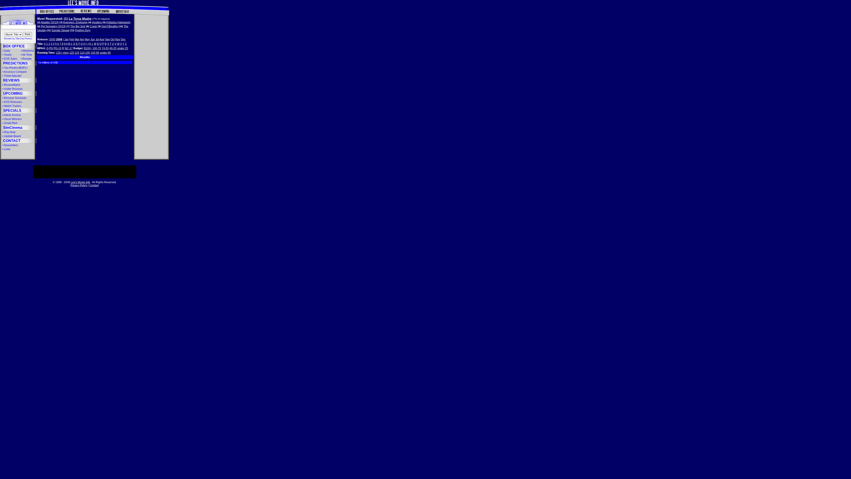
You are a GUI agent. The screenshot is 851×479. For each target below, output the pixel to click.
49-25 (113, 48)
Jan (66, 39)
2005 (52, 39)
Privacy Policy (78, 185)
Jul (97, 39)
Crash (93, 26)
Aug (102, 39)
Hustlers (97, 22)
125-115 (74, 52)
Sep (107, 39)
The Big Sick (77, 26)
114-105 (85, 52)
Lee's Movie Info (80, 182)
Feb (71, 39)
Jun (92, 39)
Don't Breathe (109, 26)
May (87, 39)
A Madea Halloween (118, 22)
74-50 (105, 48)
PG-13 (57, 48)
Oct (113, 39)
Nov (117, 39)
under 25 (122, 48)
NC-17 (69, 48)
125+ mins (62, 52)
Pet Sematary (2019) (53, 26)
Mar (77, 39)
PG (51, 48)
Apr (82, 39)
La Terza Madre (80, 18)
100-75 (96, 48)
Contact (94, 185)
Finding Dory (82, 30)
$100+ (88, 48)
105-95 (95, 52)
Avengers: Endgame (75, 22)
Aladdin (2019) (50, 22)
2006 (59, 39)
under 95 (105, 52)
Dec (123, 39)
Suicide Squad (60, 30)
